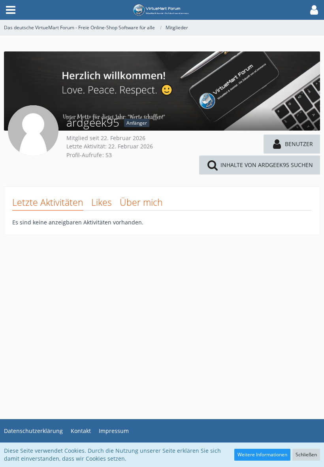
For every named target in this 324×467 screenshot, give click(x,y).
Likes (101, 202)
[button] (10, 10)
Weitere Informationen (262, 454)
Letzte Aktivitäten (47, 202)
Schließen (306, 454)
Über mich (141, 202)
